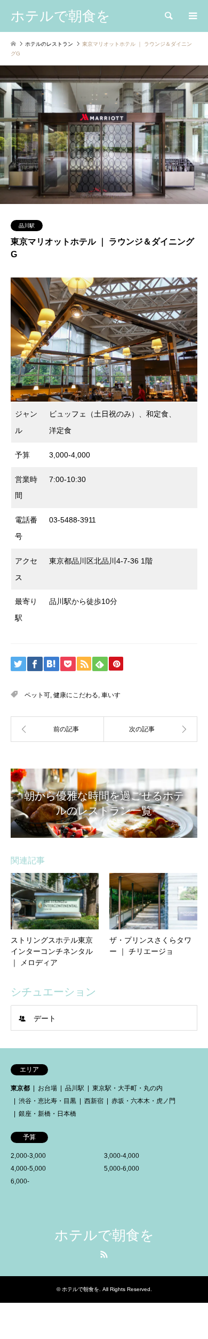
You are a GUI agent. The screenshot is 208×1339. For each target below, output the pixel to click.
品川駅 (27, 225)
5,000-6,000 (121, 1168)
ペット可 (37, 695)
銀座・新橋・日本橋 (47, 1113)
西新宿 (93, 1101)
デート (45, 1018)
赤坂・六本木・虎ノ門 (143, 1101)
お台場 (47, 1088)
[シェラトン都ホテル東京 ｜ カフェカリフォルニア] (57, 729)
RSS (104, 1254)
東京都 (20, 1088)
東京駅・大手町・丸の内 (127, 1088)
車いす (111, 695)
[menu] (192, 16)
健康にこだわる (75, 695)
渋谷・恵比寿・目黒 (47, 1101)
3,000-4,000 (121, 1156)
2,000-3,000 (28, 1156)
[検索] (168, 16)
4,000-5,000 (28, 1168)
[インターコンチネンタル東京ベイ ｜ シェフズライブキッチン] (150, 729)
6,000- (20, 1181)
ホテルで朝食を (104, 1235)
